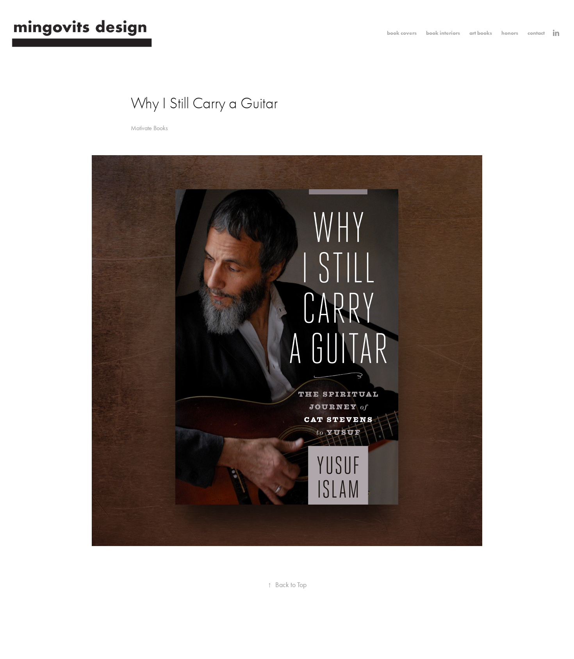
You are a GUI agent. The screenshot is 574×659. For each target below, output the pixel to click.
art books (480, 33)
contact (536, 33)
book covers (402, 33)
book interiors (443, 33)
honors (509, 33)
